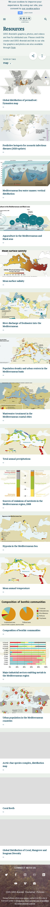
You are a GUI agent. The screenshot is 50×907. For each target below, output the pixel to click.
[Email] (34, 886)
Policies (40, 892)
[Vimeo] (25, 886)
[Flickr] (34, 877)
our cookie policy (31, 8)
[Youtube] (15, 886)
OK (20, 13)
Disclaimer (30, 892)
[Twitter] (6, 877)
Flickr (13, 47)
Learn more (28, 13)
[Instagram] (25, 877)
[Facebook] (15, 877)
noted (26, 898)
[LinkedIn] (43, 877)
